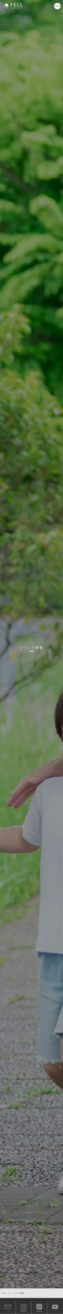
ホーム (4, 1293)
